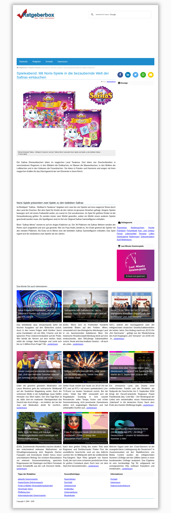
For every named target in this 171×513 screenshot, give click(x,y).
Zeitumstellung (70, 492)
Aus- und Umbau (146, 231)
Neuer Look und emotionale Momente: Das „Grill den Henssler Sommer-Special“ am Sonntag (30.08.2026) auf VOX (38, 374)
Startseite (23, 62)
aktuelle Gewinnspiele (28, 479)
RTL (47, 321)
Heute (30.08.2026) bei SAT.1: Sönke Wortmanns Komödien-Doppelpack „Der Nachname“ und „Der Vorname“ (131, 313)
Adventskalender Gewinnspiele (32, 495)
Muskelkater (69, 495)
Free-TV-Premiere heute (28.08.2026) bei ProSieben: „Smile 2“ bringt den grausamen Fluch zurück (85, 435)
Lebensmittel (130, 234)
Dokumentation (147, 237)
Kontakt (49, 62)
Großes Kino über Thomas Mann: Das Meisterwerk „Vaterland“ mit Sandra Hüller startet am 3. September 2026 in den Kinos (131, 373)
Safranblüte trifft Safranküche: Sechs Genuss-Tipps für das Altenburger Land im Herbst (85, 313)
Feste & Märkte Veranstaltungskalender (35, 486)
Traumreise (122, 228)
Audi (119, 240)
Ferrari (120, 234)
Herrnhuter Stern (25, 489)
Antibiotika (69, 489)
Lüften (151, 234)
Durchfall (68, 482)
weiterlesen (52, 344)
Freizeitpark (132, 231)
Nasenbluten (70, 479)
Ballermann (134, 237)
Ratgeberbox (22, 68)
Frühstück (121, 231)
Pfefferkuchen (24, 492)
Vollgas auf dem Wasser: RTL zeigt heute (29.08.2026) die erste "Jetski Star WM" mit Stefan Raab (85, 374)
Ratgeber (37, 62)
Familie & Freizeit (34, 68)
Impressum (62, 62)
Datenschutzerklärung (120, 486)
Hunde (151, 228)
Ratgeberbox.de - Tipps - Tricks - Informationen (35, 14)
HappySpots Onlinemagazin (30, 482)
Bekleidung (126, 240)
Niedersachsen (137, 228)
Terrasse (142, 234)
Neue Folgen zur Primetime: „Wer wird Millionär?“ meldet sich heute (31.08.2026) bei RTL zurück (39, 313)
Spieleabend (111, 82)
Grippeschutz (70, 486)
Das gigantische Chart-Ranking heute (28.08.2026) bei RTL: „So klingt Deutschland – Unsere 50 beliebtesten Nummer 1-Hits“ (130, 434)
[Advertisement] (85, 39)
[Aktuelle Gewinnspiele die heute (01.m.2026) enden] (135, 280)
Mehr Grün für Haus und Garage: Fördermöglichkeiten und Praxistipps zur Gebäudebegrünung (38, 435)
